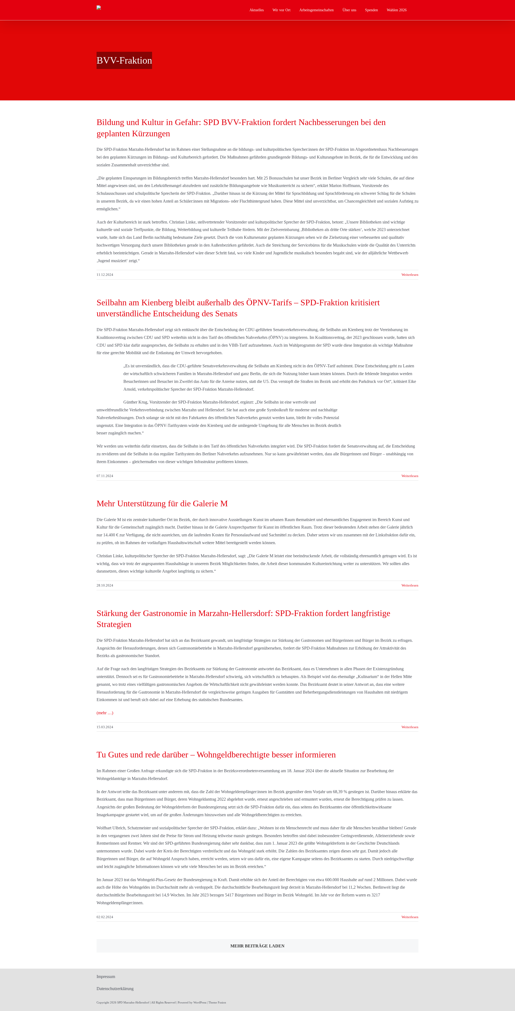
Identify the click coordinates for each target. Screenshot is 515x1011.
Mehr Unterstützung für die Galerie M (162, 503)
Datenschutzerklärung (115, 988)
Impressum (106, 976)
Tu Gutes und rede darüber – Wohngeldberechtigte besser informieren (216, 754)
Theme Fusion (217, 1002)
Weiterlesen (410, 275)
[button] (416, 10)
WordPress (199, 1002)
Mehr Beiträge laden (257, 946)
